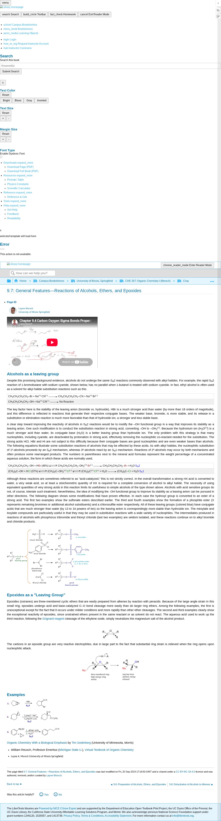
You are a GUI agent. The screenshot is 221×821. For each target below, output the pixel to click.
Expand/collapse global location (212, 280)
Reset (5, 95)
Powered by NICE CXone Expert (58, 808)
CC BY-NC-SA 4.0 (185, 771)
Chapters (188, 281)
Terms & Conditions (92, 815)
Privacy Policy (72, 815)
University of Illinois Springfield (34, 312)
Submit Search (10, 71)
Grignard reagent (53, 618)
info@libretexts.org (182, 815)
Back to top (13, 784)
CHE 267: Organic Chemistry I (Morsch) (148, 281)
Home (23, 281)
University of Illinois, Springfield (94, 281)
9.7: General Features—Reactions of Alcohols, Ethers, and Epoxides (59, 771)
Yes (46, 794)
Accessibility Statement (118, 815)
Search (13, 273)
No (60, 794)
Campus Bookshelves (51, 281)
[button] (13, 214)
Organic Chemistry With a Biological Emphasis (37, 742)
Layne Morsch (26, 308)
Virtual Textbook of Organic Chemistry (109, 749)
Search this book (9, 60)
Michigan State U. (70, 749)
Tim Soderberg (81, 742)
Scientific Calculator (18, 188)
